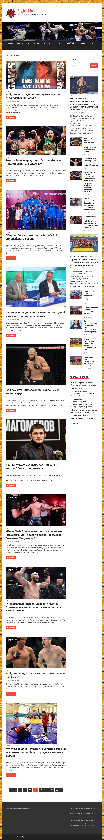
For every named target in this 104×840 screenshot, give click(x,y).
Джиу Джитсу (48, 43)
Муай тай (70, 43)
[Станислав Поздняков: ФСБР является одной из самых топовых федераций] (36, 288)
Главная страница (15, 43)
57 (52, 790)
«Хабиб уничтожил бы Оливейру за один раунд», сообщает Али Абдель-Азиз (90, 204)
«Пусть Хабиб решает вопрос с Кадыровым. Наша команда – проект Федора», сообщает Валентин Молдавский (34, 535)
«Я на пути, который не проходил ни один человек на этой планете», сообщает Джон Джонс (90, 144)
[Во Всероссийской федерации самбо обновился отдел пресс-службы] (76, 328)
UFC (9, 48)
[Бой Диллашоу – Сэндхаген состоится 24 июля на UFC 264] (36, 653)
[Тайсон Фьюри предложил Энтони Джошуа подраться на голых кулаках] (36, 141)
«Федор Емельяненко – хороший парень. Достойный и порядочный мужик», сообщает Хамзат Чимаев (35, 607)
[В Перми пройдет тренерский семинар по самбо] (76, 314)
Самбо (91, 43)
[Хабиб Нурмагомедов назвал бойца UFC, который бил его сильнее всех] (36, 440)
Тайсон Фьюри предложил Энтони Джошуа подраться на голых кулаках (33, 161)
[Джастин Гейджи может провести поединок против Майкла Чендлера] (76, 166)
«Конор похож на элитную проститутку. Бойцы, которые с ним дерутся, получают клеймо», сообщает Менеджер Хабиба (91, 181)
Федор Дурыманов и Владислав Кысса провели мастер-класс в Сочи (90, 344)
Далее (58, 790)
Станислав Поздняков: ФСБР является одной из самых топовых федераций (35, 314)
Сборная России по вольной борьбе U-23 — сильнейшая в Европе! (34, 236)
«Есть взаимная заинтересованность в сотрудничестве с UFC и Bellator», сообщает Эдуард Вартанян (84, 104)
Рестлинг (81, 43)
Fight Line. (27, 10)
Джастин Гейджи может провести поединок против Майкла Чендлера (91, 162)
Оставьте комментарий (13, 101)
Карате (60, 43)
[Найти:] (84, 65)
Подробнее (11, 117)
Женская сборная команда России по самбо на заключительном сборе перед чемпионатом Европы (36, 752)
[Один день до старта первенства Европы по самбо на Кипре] (76, 298)
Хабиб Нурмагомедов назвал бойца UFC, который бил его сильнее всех (32, 466)
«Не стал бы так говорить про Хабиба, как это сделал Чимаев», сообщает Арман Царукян (91, 222)
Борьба (36, 43)
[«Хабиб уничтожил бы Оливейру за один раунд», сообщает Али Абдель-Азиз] (76, 206)
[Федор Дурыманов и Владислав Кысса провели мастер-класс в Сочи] (76, 346)
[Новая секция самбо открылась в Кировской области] (76, 364)
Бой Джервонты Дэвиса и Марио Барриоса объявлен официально (33, 96)
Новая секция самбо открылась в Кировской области (89, 361)
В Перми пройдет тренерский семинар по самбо (91, 310)
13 (30, 790)
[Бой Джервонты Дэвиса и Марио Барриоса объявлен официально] (36, 76)
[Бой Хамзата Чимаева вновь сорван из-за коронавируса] (36, 365)
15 (41, 790)
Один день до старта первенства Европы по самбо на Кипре (90, 295)
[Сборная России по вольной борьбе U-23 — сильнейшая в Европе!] (36, 211)
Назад (13, 790)
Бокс (28, 43)
